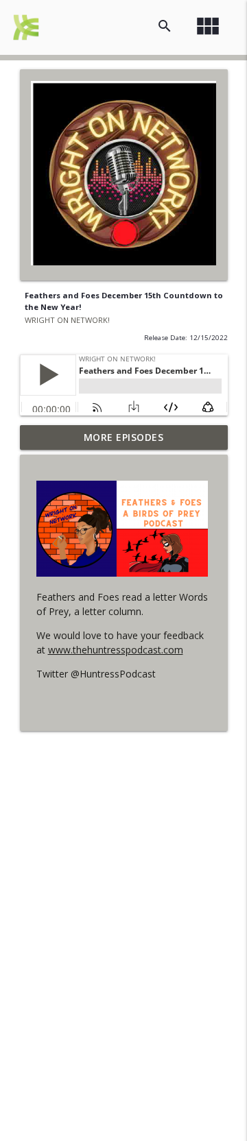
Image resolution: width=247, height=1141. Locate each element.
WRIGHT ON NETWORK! (67, 320)
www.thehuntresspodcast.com (115, 649)
